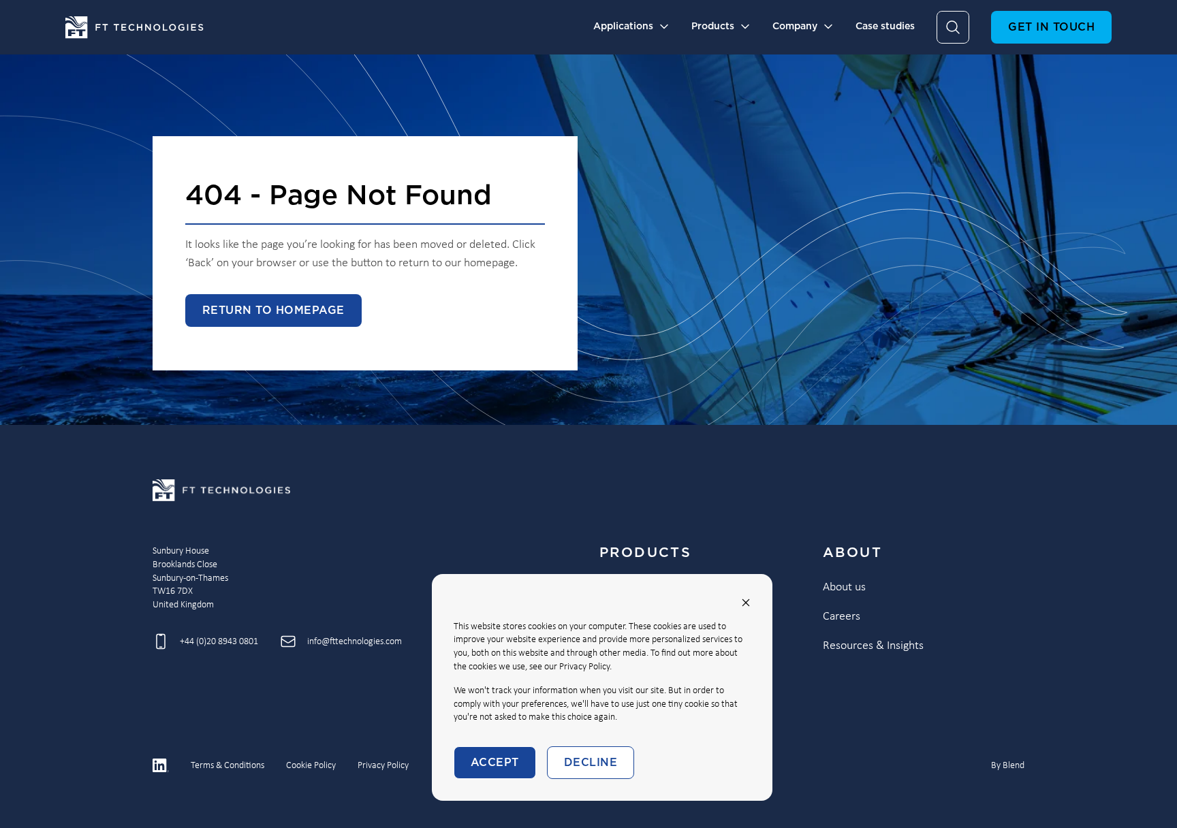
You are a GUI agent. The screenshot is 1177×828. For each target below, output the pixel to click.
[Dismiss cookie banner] (746, 602)
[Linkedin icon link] (161, 765)
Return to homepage (273, 310)
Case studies (885, 26)
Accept (495, 762)
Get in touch (1051, 27)
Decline (590, 762)
